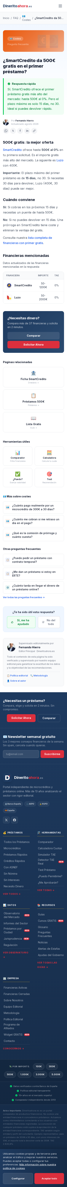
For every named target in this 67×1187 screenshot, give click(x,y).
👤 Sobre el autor (16, 680)
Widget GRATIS (16, 1034)
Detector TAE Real (50, 861)
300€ (52, 1066)
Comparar (33, 335)
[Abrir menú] (60, 6)
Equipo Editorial (13, 1006)
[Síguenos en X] (6, 820)
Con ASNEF (11, 867)
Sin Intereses (12, 879)
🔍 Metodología (39, 675)
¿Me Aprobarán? (48, 882)
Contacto (9, 1040)
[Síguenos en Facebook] (14, 820)
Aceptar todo (49, 1178)
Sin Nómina (10, 873)
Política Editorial (13, 1019)
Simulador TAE (47, 854)
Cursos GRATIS (50, 920)
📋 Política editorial (17, 675)
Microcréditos (12, 848)
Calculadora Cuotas (50, 848)
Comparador (45, 841)
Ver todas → (46, 890)
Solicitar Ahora (33, 344)
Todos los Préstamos (17, 841)
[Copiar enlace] (34, 131)
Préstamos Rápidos (15, 854)
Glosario (43, 927)
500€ (10, 1074)
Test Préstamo (47, 869)
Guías (41, 914)
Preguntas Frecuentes (45, 934)
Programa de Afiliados (12, 1026)
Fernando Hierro (24, 120)
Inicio (6, 18)
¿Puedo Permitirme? (50, 876)
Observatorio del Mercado (16, 915)
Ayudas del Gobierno (51, 955)
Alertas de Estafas (49, 948)
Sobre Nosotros (13, 1000)
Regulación (10, 945)
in (27, 130)
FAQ (15, 18)
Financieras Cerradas (17, 994)
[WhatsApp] (6, 131)
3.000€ (40, 1074)
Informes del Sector (16, 923)
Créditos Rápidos (14, 860)
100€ (39, 1066)
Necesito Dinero (14, 886)
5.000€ (56, 1074)
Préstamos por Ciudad (16, 930)
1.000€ (24, 1074)
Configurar (18, 1178)
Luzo (60, 160)
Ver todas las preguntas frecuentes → (24, 597)
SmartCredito (12, 150)
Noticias (43, 942)
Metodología (11, 1013)
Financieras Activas (15, 987)
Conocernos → (13, 1048)
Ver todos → (12, 893)
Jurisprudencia (16, 938)
